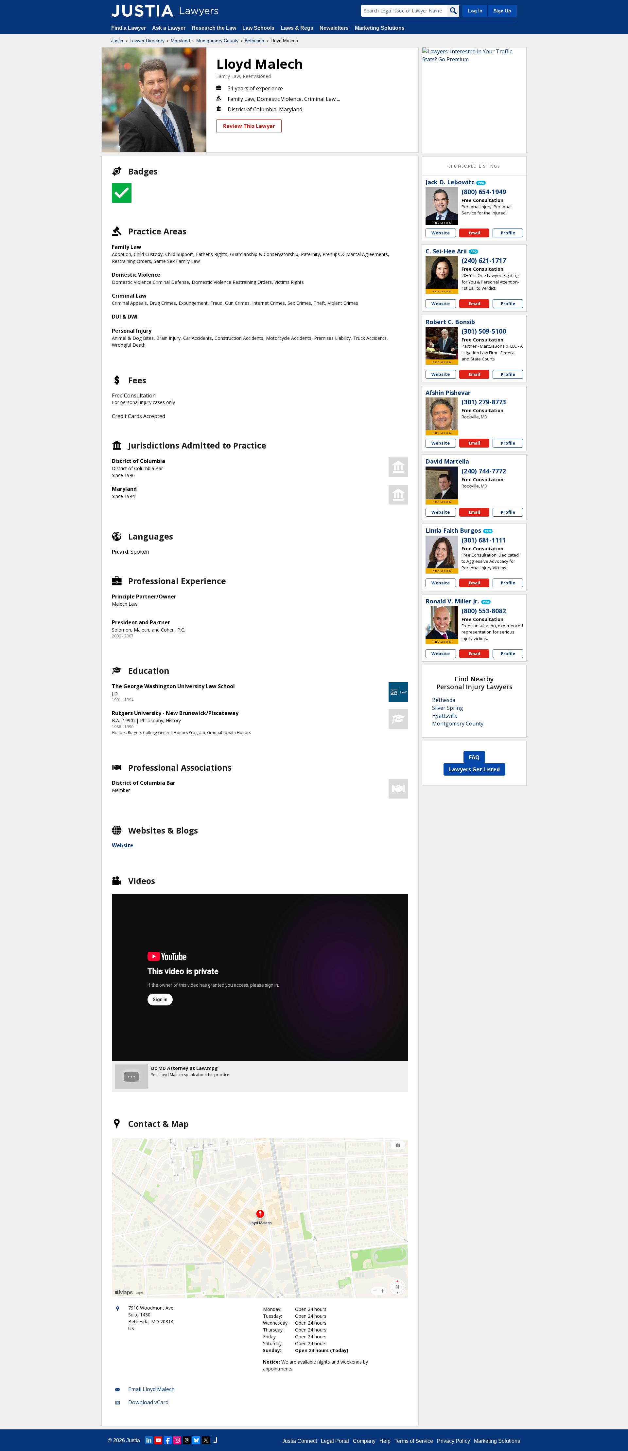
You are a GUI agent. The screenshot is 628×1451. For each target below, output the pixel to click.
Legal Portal (335, 1441)
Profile (508, 233)
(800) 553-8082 (484, 611)
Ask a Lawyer (169, 28)
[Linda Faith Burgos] (442, 552)
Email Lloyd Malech (151, 1389)
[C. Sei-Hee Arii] (442, 272)
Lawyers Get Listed (474, 769)
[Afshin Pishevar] (442, 413)
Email (474, 233)
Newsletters (334, 28)
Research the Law (214, 28)
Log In (475, 10)
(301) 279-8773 (484, 402)
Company (364, 1441)
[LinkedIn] (149, 1440)
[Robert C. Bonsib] (442, 343)
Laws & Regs (297, 28)
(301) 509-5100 (484, 331)
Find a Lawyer (128, 28)
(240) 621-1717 (484, 260)
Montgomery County (217, 40)
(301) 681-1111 (484, 540)
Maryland (180, 40)
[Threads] (187, 1440)
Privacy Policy (453, 1441)
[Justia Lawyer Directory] (142, 11)
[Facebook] (168, 1440)
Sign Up (502, 10)
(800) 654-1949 (484, 192)
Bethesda (254, 40)
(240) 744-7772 (484, 471)
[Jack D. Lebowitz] (442, 203)
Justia (117, 40)
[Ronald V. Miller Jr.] (442, 622)
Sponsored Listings (474, 166)
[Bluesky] (196, 1440)
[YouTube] (158, 1440)
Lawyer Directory (147, 40)
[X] (206, 1440)
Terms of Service (413, 1441)
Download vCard (148, 1402)
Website (122, 845)
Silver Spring (447, 707)
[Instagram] (177, 1440)
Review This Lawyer (249, 126)
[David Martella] (442, 483)
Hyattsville (445, 715)
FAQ (474, 757)
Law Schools (258, 28)
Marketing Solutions (380, 28)
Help (385, 1441)
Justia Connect (299, 1441)
